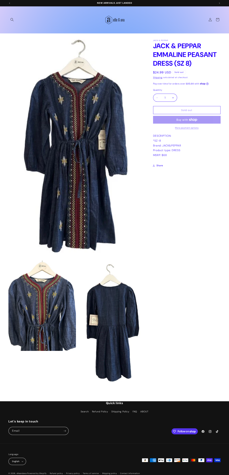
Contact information (130, 473)
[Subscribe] (64, 431)
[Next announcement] (219, 3)
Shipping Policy (120, 411)
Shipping (157, 77)
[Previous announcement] (9, 3)
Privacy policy (73, 473)
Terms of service (91, 473)
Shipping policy (109, 473)
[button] (12, 19)
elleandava (22, 473)
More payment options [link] (186, 127)
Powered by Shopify (37, 473)
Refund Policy (100, 411)
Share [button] (159, 165)
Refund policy (56, 473)
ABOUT (144, 411)
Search (85, 411)
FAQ (135, 411)
